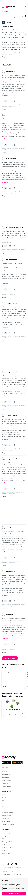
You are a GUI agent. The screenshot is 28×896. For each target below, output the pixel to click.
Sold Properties (6, 801)
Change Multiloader (7, 836)
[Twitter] (11, 864)
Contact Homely (6, 786)
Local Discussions (6, 809)
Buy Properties (6, 795)
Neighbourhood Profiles (8, 812)
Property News (6, 821)
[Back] (2, 16)
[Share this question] (25, 16)
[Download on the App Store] (7, 762)
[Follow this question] (22, 16)
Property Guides (6, 815)
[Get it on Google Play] (17, 762)
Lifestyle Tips (5, 818)
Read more (5, 95)
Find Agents (5, 804)
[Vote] (2, 101)
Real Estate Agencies (7, 806)
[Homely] (14, 757)
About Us (4, 771)
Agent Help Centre (7, 853)
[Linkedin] (15, 864)
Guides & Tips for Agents (8, 845)
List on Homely (6, 833)
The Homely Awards (7, 850)
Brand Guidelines (6, 780)
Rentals (4, 798)
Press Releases (6, 774)
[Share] (14, 101)
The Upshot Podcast (7, 847)
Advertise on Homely (7, 839)
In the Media (5, 777)
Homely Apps (5, 783)
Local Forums (5, 11)
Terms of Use (17, 874)
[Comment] (10, 101)
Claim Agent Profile (7, 842)
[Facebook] (3, 864)
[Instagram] (7, 864)
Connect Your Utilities (8, 824)
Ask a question (13, 714)
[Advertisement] (14, 2)
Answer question (10, 658)
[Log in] (25, 6)
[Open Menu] (3, 7)
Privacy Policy (7, 874)
